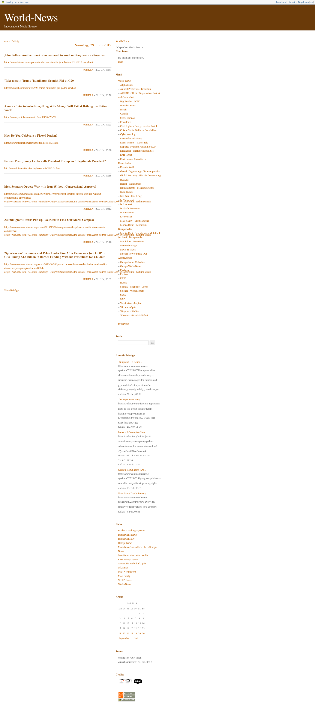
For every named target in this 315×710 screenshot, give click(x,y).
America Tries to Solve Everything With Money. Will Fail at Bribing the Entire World (55, 108)
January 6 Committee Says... (132, 432)
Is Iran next (126, 204)
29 (139, 633)
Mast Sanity (124, 575)
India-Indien (126, 191)
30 (143, 633)
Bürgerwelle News (127, 534)
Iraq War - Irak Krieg (131, 195)
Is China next (127, 200)
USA (123, 298)
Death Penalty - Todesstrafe (134, 142)
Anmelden (281, 2)
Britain (123, 109)
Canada (124, 113)
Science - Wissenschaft (132, 290)
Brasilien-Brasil (128, 105)
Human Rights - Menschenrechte (137, 187)
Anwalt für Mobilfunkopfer (132, 563)
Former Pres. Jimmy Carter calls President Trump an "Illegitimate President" (55, 161)
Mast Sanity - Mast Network (134, 220)
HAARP (124, 179)
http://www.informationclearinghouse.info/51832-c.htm (32, 168)
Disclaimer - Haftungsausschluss (137, 150)
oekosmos (123, 567)
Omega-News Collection (132, 262)
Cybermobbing (127, 134)
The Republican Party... (130, 399)
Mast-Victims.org (127, 571)
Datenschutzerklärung (131, 138)
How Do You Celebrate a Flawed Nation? (30, 135)
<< (311, 2)
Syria (123, 294)
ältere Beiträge (11, 290)
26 (128, 633)
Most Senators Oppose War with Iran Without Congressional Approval (50, 186)
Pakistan (124, 270)
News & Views (128, 249)
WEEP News (125, 580)
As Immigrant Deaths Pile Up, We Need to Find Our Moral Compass (49, 219)
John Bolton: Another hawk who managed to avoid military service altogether (54, 55)
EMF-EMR (126, 154)
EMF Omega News (128, 559)
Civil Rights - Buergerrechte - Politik (139, 126)
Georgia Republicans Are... (132, 469)
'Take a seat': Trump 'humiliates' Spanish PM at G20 (39, 80)
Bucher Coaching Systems (131, 530)
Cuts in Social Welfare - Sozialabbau (138, 130)
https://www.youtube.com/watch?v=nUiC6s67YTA (30, 117)
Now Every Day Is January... (133, 493)
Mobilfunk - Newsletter (132, 241)
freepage (24, 2)
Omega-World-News (130, 266)
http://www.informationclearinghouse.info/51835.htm (31, 142)
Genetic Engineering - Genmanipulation (140, 171)
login (120, 61)
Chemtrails (125, 122)
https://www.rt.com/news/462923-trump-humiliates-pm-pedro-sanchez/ (40, 87)
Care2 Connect (127, 117)
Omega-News (125, 542)
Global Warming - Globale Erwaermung (140, 175)
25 (124, 633)
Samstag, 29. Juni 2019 (93, 44)
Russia (123, 282)
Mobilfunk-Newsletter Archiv (133, 555)
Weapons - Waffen (129, 311)
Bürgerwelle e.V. (126, 538)
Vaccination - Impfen (130, 303)
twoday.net (11, 2)
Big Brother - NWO (130, 101)
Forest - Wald (127, 167)
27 (131, 633)
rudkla (88, 69)
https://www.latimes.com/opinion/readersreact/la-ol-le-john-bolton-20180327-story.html (48, 62)
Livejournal (126, 216)
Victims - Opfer (128, 307)
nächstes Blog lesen (298, 2)
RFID (123, 278)
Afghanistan (126, 84)
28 (135, 633)
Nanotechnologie (128, 245)
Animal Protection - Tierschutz (135, 88)
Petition (124, 274)
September (124, 638)
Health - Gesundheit (130, 183)
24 (119, 633)
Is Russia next (127, 212)
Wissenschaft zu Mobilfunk (134, 315)
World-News (31, 17)
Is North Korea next (130, 208)
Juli (136, 638)
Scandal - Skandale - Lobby (134, 286)
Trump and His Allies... (130, 361)
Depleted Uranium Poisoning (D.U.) (138, 146)
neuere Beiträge (12, 41)
